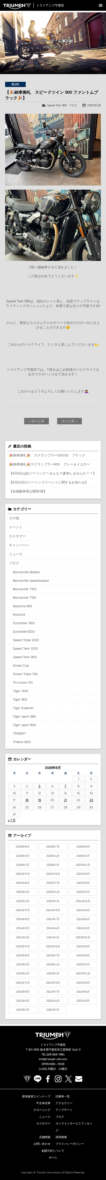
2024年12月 (83, 901)
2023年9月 (83, 946)
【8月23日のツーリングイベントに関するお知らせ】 (48, 482)
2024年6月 (83, 919)
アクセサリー (64, 1103)
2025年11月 (23, 874)
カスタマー (17, 536)
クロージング (41, 1110)
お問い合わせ (41, 1144)
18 (27, 800)
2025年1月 (53, 901)
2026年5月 (23, 856)
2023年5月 (23, 964)
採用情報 (61, 1137)
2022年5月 (23, 1000)
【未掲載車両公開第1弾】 (28, 491)
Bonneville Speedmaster (31, 580)
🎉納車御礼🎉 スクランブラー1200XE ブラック (47, 455)
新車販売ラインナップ (36, 1096)
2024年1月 (53, 937)
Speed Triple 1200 (26, 640)
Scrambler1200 (24, 631)
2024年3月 (83, 928)
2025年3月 (83, 892)
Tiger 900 (20, 699)
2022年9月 (83, 982)
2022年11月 (23, 982)
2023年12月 (83, 937)
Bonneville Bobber (26, 572)
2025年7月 (53, 883)
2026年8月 (23, 846)
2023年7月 (53, 955)
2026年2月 (23, 865)
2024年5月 (23, 928)
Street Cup (21, 665)
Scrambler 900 (24, 623)
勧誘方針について (53, 1150)
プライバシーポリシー (70, 1144)
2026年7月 (53, 846)
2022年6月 (83, 991)
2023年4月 (53, 964)
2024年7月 (53, 919)
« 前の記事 (37, 421)
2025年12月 (83, 865)
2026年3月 (83, 856)
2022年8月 (23, 991)
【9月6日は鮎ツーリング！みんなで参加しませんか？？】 (52, 473)
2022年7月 (53, 991)
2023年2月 (23, 973)
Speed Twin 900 (57, 105)
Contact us (79, 1079)
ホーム (53, 1157)
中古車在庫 (43, 1103)
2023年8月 (23, 955)
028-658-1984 (56, 1054)
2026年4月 (53, 856)
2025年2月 (23, 901)
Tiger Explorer (23, 708)
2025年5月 (23, 892)
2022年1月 (53, 1009)
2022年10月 (53, 982)
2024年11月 (23, 910)
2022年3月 (83, 1000)
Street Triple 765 (25, 674)
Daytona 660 (22, 606)
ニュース (15, 554)
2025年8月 (23, 883)
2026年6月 (83, 846)
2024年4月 (53, 928)
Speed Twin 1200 (25, 648)
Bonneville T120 (24, 597)
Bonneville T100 (25, 589)
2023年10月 (53, 946)
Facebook (48, 1079)
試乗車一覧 (63, 1096)
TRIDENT (19, 733)
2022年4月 (53, 1000)
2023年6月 (83, 955)
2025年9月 (83, 874)
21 (65, 800)
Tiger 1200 (20, 691)
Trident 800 (22, 742)
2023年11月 (23, 946)
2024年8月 (23, 919)
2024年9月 (83, 910)
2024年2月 (23, 937)
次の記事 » (69, 421)
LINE (37, 1079)
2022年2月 (23, 1009)
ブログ (73, 105)
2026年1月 (53, 865)
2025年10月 (53, 874)
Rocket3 (19, 614)
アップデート (64, 1110)
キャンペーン (19, 545)
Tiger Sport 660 (24, 716)
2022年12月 (83, 973)
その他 (14, 518)
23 (91, 800)
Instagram (58, 1079)
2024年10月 (53, 910)
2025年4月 (53, 892)
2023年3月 (83, 964)
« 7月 (12, 820)
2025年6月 (83, 883)
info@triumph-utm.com (53, 1059)
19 (39, 800)
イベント (15, 527)
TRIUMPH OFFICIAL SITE (27, 1079)
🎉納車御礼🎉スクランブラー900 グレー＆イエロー (49, 464)
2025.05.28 (94, 105)
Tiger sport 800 (24, 725)
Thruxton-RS (23, 682)
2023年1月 (53, 973)
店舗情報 (44, 1137)
